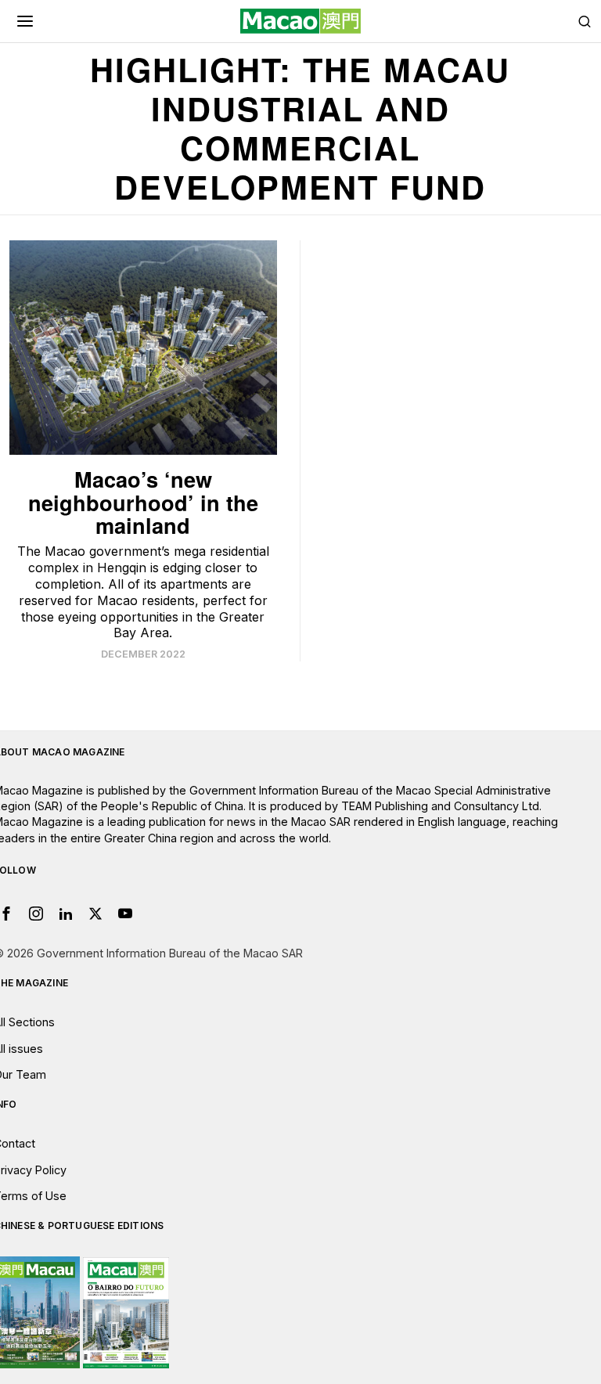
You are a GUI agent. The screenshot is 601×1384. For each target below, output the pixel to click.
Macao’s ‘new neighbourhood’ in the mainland (143, 502)
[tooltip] (36, 913)
